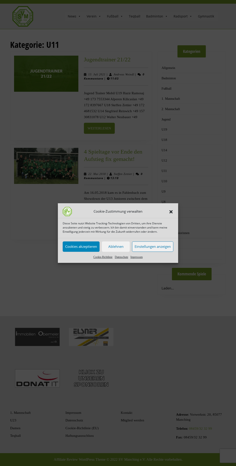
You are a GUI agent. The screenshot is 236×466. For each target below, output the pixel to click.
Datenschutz (121, 257)
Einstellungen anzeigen (153, 246)
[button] (171, 211)
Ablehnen (116, 246)
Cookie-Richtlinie (102, 257)
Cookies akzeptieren (81, 246)
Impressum (136, 257)
